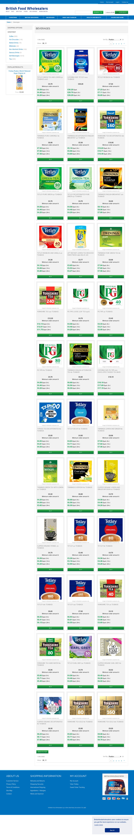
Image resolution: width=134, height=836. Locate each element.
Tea (12, 59)
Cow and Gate (122, 794)
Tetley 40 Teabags (74, 546)
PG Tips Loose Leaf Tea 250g (78, 311)
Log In (117, 2)
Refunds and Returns (37, 781)
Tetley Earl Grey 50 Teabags (78, 663)
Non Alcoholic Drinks (18, 49)
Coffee (13, 36)
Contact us (125, 2)
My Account (109, 2)
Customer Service (12, 781)
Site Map (9, 790)
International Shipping (37, 787)
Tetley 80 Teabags (105, 546)
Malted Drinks (15, 43)
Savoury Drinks (15, 52)
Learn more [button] (98, 825)
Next (124, 43)
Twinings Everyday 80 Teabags (79, 487)
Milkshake (14, 46)
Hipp (125, 792)
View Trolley (74, 784)
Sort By (105, 39)
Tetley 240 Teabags (75, 604)
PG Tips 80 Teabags (44, 370)
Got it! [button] (112, 830)
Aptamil (107, 794)
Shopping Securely (36, 784)
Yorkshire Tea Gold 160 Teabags (110, 722)
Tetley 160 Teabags (45, 604)
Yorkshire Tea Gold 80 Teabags (80, 722)
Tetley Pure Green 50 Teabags (49, 194)
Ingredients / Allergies (38, 790)
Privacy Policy (11, 784)
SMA (112, 794)
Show (39, 43)
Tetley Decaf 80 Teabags (77, 429)
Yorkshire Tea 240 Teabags (48, 311)
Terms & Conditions (12, 787)
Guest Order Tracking (77, 787)
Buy (50, 101)
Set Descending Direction (123, 39)
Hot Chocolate (16, 39)
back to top (42, 752)
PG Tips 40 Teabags (105, 311)
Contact (9, 794)
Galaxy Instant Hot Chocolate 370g (19, 79)
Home (102, 2)
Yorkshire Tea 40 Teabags (108, 604)
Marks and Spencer (37, 794)
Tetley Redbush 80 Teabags (109, 77)
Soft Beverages (16, 56)
